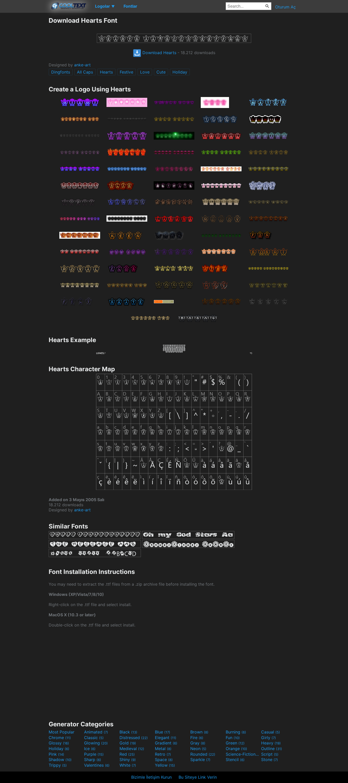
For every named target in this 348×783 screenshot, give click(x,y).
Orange (236, 748)
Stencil (235, 759)
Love (145, 72)
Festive (126, 72)
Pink (56, 754)
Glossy (59, 742)
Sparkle (200, 759)
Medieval (131, 748)
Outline (271, 748)
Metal (163, 748)
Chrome (60, 737)
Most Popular (61, 731)
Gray (197, 742)
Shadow (60, 759)
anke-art (82, 64)
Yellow (165, 765)
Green (235, 742)
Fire (196, 737)
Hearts (106, 72)
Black (128, 731)
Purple (94, 754)
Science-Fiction (243, 754)
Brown (199, 731)
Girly (268, 737)
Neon (198, 748)
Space (164, 759)
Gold (127, 742)
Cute (161, 72)
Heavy (271, 742)
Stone (269, 759)
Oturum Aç (285, 6)
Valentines (97, 765)
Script (269, 754)
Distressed (133, 737)
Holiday (179, 72)
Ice (90, 748)
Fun (233, 737)
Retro (163, 754)
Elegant (165, 737)
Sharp (92, 759)
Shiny (127, 759)
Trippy (58, 765)
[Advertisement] (24, 93)
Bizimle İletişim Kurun (151, 777)
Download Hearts (158, 52)
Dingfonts (60, 72)
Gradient (166, 742)
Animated (96, 731)
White (127, 765)
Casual (270, 731)
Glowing (96, 742)
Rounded (202, 754)
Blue (162, 731)
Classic (94, 737)
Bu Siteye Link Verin (198, 777)
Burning (236, 731)
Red (127, 754)
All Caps (85, 72)
